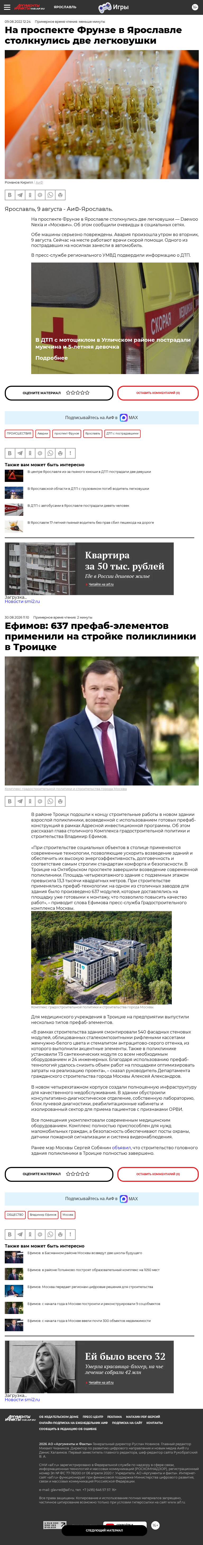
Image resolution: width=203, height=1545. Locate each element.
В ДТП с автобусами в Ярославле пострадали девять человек (78, 506)
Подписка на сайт (127, 1423)
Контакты (154, 1423)
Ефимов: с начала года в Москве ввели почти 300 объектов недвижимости (89, 1321)
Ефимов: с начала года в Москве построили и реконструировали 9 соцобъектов (93, 1304)
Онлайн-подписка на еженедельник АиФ (73, 1423)
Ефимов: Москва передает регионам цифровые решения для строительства (90, 1287)
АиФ (39, 182)
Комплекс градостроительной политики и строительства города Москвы (66, 789)
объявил (121, 1147)
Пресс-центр (93, 1417)
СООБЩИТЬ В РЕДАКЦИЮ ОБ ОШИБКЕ (68, 1429)
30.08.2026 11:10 (17, 617)
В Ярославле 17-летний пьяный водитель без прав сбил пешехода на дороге (90, 523)
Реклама (114, 1417)
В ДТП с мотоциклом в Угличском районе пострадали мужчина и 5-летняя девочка (113, 343)
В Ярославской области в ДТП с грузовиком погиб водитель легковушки (88, 489)
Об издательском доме (59, 1417)
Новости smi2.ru (22, 601)
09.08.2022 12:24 (18, 22)
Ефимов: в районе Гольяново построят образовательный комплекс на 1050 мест (93, 1270)
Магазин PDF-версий (143, 1417)
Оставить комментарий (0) (158, 393)
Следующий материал (104, 1530)
